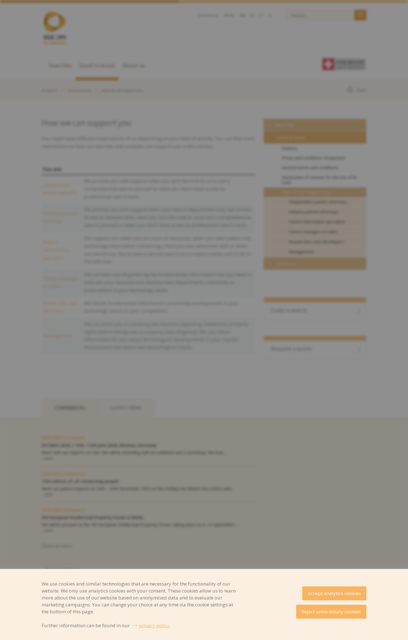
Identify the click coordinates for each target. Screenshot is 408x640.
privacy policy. (155, 625)
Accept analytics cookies (334, 593)
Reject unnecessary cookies (331, 611)
